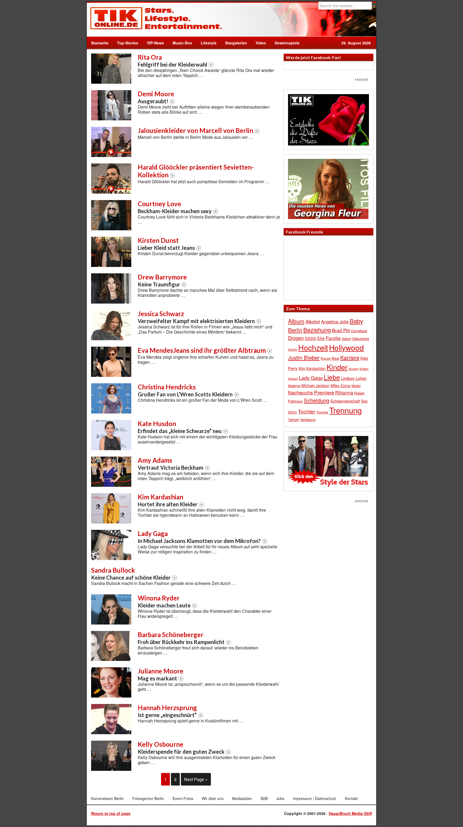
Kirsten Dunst (166, 243)
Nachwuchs (300, 392)
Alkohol (312, 321)
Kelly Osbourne (181, 747)
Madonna (294, 386)
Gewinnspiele (287, 42)
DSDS (310, 338)
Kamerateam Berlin (107, 798)
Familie (333, 338)
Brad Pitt (341, 330)
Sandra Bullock (131, 573)
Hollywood (346, 347)
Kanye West (330, 358)
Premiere (324, 392)
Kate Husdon (180, 427)
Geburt (346, 338)
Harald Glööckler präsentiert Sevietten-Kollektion (196, 171)
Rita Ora (172, 60)
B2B (264, 798)
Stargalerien (236, 42)
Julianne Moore (160, 674)
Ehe (321, 338)
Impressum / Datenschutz (314, 798)
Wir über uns (212, 798)
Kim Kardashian (167, 500)
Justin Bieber (304, 357)
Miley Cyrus (340, 385)
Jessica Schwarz (196, 317)
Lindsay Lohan (354, 378)
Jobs (280, 798)
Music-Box (180, 42)
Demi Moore (156, 97)
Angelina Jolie (335, 321)
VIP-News (155, 42)
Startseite (100, 42)
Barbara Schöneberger (181, 638)
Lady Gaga (199, 537)
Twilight (293, 419)
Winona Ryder (164, 601)
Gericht (292, 349)
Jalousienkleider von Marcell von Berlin (195, 130)
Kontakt (351, 798)
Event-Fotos (183, 798)
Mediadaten (242, 798)
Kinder (337, 367)
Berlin (295, 330)
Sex (364, 401)
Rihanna (344, 392)
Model (356, 385)
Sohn (292, 412)
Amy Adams (170, 463)
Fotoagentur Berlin (148, 798)
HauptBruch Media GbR (350, 813)
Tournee (322, 412)
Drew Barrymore (162, 280)
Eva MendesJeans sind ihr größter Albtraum (202, 350)
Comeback (359, 330)
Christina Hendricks (185, 390)
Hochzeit (313, 347)
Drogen (296, 337)
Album (296, 321)
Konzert (354, 368)
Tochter (306, 411)
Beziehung (317, 330)
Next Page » (196, 779)
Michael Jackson (315, 385)
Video (258, 42)
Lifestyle (206, 42)
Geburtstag (360, 338)
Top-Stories (127, 42)
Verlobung (307, 419)
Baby (356, 321)
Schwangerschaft (345, 401)
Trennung (345, 410)
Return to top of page (110, 813)
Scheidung (316, 400)
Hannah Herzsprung (167, 711)
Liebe (332, 377)
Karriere (349, 357)
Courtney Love (175, 207)
